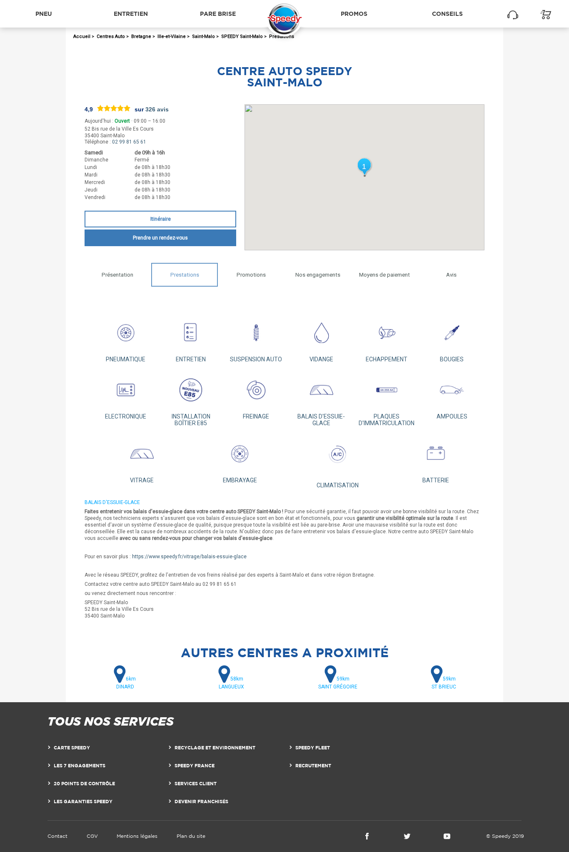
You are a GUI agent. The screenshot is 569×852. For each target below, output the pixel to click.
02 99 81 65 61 (129, 142)
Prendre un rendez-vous (160, 238)
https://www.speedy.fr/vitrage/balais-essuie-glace (189, 557)
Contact (57, 836)
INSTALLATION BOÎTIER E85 (191, 419)
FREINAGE (256, 416)
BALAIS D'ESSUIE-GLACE (321, 419)
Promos (354, 13)
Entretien (131, 13)
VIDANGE (321, 359)
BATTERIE (435, 480)
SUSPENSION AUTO (256, 359)
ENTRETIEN (191, 359)
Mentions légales (137, 836)
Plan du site (191, 836)
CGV (92, 836)
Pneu (43, 13)
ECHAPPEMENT (386, 359)
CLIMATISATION (338, 485)
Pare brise (218, 13)
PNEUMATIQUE (125, 359)
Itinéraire (160, 219)
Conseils (447, 13)
